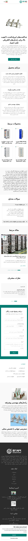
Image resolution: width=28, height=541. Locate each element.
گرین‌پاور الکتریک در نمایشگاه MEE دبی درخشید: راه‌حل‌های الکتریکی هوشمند (14, 497)
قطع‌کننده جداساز (10, 376)
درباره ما (14, 476)
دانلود (14, 481)
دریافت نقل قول (14, 59)
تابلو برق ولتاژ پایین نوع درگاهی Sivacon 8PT (21, 160)
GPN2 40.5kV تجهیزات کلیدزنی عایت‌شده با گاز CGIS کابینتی (21, 142)
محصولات (14, 472)
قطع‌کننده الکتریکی (12, 368)
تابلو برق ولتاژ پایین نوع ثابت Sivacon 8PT (7, 160)
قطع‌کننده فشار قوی (21, 376)
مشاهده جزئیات (21, 133)
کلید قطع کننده (22, 368)
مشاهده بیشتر (23, 265)
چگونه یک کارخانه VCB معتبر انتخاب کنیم (14, 508)
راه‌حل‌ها (14, 479)
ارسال (14, 352)
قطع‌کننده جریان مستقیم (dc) (19, 373)
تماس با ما (14, 483)
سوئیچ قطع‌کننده (21, 370)
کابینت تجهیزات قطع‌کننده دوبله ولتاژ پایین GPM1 (7, 142)
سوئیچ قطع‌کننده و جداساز (10, 370)
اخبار (14, 474)
